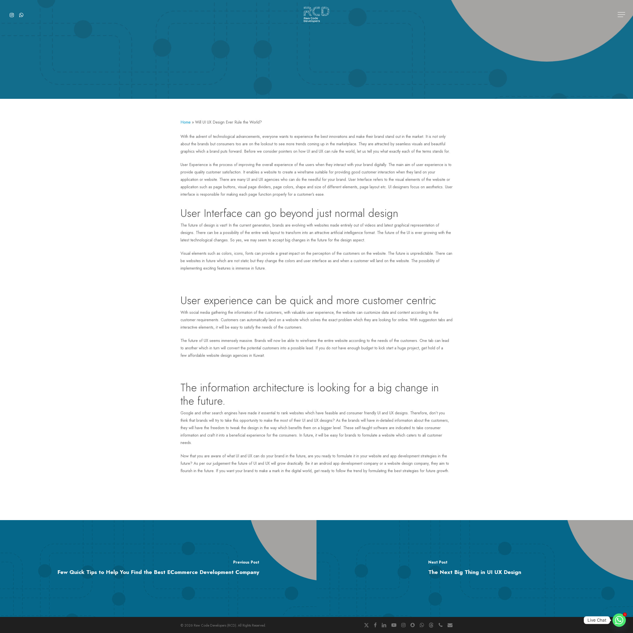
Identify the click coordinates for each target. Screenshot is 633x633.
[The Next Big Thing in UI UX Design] (474, 568)
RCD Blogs (316, 92)
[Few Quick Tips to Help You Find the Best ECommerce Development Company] (158, 568)
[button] (622, 14)
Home (186, 122)
